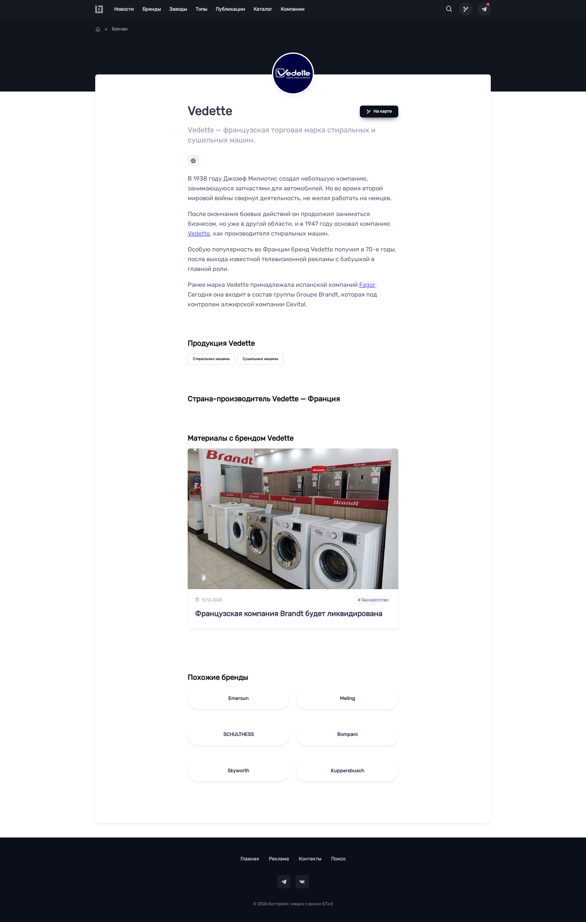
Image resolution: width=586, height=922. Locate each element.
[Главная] (98, 29)
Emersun (238, 698)
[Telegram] (484, 9)
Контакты (310, 859)
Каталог (263, 9)
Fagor (367, 284)
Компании (293, 9)
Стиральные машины (211, 359)
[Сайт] (193, 160)
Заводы (178, 9)
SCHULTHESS (238, 734)
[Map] (465, 9)
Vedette (199, 233)
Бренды (152, 9)
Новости (124, 9)
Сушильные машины (260, 359)
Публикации (230, 9)
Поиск (338, 859)
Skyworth (238, 770)
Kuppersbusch (347, 770)
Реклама (279, 859)
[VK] (302, 881)
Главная (250, 859)
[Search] (449, 9)
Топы (201, 9)
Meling (347, 698)
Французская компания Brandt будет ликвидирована (288, 613)
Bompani (347, 734)
